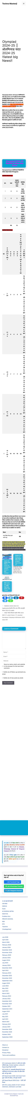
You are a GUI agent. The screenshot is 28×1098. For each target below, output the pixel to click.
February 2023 (6, 973)
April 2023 (5, 970)
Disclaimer (5, 1050)
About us (5, 1045)
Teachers (5, 926)
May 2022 (5, 988)
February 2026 (6, 945)
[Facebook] (5, 598)
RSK (3, 921)
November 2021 (7, 1003)
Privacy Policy (6, 1052)
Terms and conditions (8, 1055)
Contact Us (5, 1047)
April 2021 (5, 1019)
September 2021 (7, 1009)
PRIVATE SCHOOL (7, 919)
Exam (4, 908)
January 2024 (6, 965)
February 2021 (6, 1024)
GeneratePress (14, 1095)
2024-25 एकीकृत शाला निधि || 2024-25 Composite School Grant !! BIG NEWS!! (7, 567)
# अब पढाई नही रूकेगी (7, 901)
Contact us (5, 550)
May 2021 (5, 1016)
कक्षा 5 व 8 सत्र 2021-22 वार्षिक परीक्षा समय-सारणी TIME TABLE (7, 586)
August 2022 (6, 983)
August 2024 (6, 960)
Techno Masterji (9, 3)
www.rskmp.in (6, 125)
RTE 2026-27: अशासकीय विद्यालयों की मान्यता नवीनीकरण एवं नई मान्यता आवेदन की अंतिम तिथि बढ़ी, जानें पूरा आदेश (13, 1071)
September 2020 (7, 1037)
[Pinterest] (21, 598)
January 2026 (6, 947)
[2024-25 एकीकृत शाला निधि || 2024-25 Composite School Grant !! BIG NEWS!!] (7, 556)
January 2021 (6, 1027)
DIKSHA (4, 906)
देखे (20, 536)
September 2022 (7, 980)
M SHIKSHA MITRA (8, 911)
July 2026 (5, 937)
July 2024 (5, 963)
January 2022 (6, 998)
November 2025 (7, 952)
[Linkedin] (16, 598)
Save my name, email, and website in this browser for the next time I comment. (14, 666)
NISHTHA (5, 914)
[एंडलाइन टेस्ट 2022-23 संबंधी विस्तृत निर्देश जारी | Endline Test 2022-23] (18, 564)
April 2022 (5, 991)
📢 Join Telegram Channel (13, 890)
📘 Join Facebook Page (12, 882)
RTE (3, 924)
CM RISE (4, 903)
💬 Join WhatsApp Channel (14, 886)
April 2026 (5, 939)
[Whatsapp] (10, 600)
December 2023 (7, 968)
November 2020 (7, 1032)
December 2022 (7, 975)
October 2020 (6, 1034)
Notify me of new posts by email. (13, 678)
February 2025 (6, 955)
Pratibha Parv (6, 916)
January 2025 (6, 957)
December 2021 (7, 1001)
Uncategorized (6, 929)
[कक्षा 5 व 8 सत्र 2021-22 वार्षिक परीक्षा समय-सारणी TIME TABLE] (7, 578)
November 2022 (7, 978)
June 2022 (5, 986)
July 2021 (5, 1014)
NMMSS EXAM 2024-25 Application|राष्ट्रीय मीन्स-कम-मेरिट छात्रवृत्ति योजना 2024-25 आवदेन (13, 608)
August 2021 (6, 1011)
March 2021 (5, 1021)
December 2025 (7, 950)
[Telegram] (5, 600)
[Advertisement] (14, 23)
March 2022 (5, 993)
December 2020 (7, 1029)
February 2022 (6, 996)
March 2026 (5, 942)
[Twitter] (10, 598)
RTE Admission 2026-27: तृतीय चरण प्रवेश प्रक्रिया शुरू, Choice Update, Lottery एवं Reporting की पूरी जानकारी (13, 1065)
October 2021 (6, 1006)
